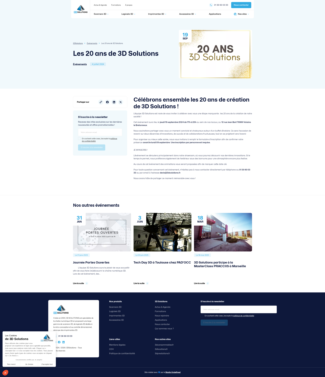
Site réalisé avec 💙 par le (162, 372)
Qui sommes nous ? (164, 328)
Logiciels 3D (127, 14)
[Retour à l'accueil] (80, 9)
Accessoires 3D (186, 14)
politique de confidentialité (243, 316)
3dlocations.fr (161, 349)
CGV (111, 349)
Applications (215, 14)
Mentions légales (117, 345)
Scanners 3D (100, 14)
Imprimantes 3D (156, 14)
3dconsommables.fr (164, 345)
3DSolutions (78, 43)
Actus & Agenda (100, 5)
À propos (128, 5)
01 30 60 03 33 (221, 5)
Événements (92, 43)
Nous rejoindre (162, 315)
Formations (116, 5)
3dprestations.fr (162, 353)
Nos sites (242, 14)
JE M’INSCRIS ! (141, 150)
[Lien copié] (100, 102)
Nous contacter (241, 5)
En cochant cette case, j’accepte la (99, 139)
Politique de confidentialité (122, 353)
